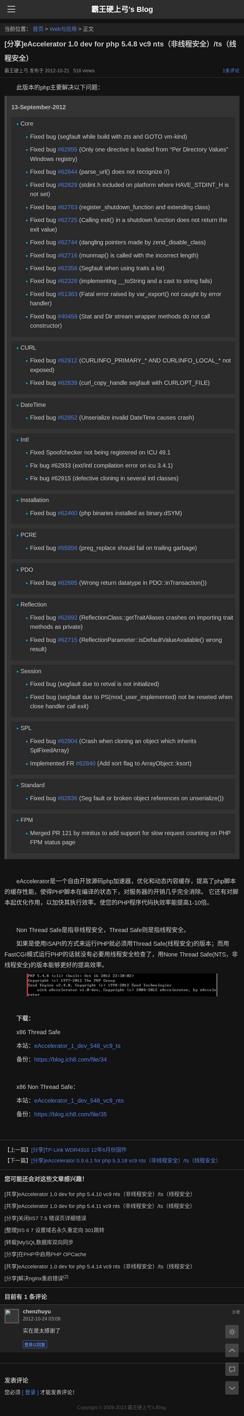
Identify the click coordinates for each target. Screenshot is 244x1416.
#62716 (67, 255)
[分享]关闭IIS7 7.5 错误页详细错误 (45, 1218)
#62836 (67, 798)
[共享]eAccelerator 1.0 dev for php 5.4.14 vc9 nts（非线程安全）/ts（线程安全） (99, 1267)
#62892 (67, 617)
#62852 (67, 417)
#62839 (67, 382)
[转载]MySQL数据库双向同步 (38, 1242)
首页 (38, 29)
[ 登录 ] (30, 1392)
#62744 (67, 242)
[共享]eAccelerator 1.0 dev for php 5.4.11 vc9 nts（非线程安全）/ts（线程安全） (99, 1206)
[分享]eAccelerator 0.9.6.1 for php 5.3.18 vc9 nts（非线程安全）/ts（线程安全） (126, 1161)
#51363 (67, 294)
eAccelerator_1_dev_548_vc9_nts (79, 1100)
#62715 (67, 640)
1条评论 (231, 70)
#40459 (67, 316)
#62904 (67, 741)
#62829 (67, 185)
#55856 (67, 548)
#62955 (67, 149)
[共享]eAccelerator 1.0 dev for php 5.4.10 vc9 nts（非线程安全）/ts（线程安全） (99, 1194)
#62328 (67, 281)
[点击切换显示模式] (232, 1331)
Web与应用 (63, 29)
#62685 (67, 582)
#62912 (67, 360)
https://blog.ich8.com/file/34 (70, 1059)
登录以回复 (34, 1344)
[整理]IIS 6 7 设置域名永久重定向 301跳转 (54, 1230)
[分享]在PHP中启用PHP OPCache (45, 1254)
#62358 (67, 268)
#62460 (67, 513)
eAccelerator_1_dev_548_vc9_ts (77, 1046)
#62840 (86, 763)
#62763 (67, 207)
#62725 (67, 220)
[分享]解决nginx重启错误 (36, 1278)
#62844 (67, 171)
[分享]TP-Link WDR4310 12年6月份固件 (79, 1150)
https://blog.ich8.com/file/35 (70, 1114)
